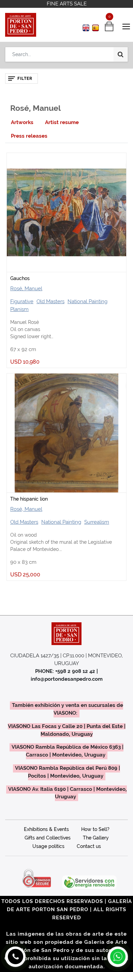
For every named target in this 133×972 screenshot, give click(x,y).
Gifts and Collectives (48, 837)
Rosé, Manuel (26, 288)
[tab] (22, 122)
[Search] (121, 54)
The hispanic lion (29, 499)
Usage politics (48, 846)
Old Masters (50, 301)
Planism (19, 309)
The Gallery (96, 837)
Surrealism (96, 522)
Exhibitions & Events (46, 829)
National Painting (87, 301)
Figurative (21, 301)
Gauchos (20, 278)
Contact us (89, 846)
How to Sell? (95, 829)
